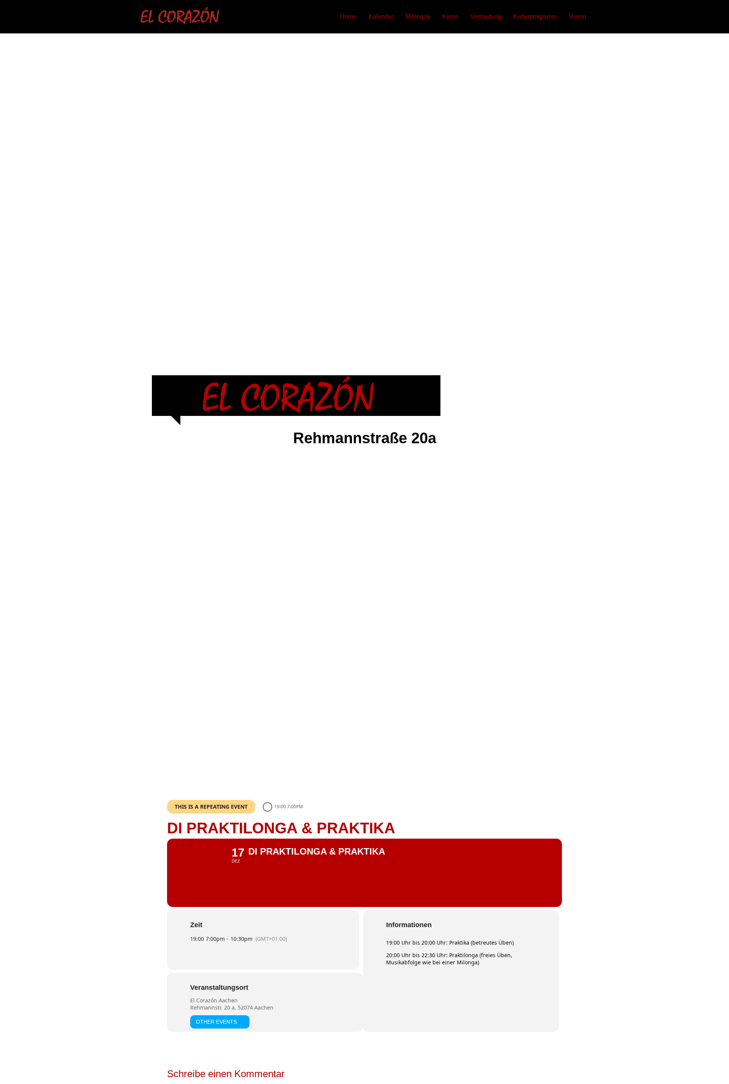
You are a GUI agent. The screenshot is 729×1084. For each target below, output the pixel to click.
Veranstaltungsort (219, 987)
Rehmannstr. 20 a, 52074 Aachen (231, 1007)
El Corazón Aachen (214, 1000)
